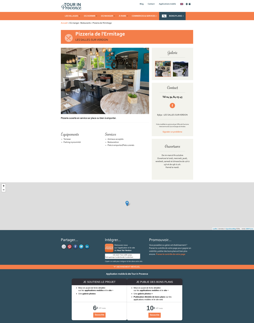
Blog (142, 4)
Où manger (107, 16)
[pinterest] (69, 246)
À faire (122, 16)
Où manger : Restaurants (80, 23)
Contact (151, 4)
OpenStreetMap (231, 229)
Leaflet (215, 229)
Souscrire (99, 315)
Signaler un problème (172, 132)
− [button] (3, 189)
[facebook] (75, 246)
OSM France (249, 229)
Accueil (64, 23)
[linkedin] (87, 246)
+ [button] (3, 185)
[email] (63, 246)
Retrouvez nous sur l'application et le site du (124, 247)
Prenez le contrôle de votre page (170, 254)
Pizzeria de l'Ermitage (102, 23)
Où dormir (90, 16)
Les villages (72, 16)
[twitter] (81, 246)
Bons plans (175, 16)
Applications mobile (167, 4)
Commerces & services (144, 16)
